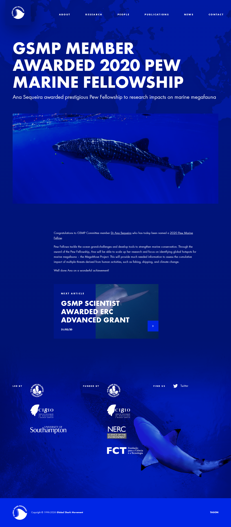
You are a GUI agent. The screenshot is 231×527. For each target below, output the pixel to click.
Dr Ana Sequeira (121, 233)
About (64, 15)
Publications (157, 15)
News (189, 15)
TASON (214, 512)
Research (93, 15)
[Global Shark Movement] (20, 512)
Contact (216, 15)
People (123, 15)
